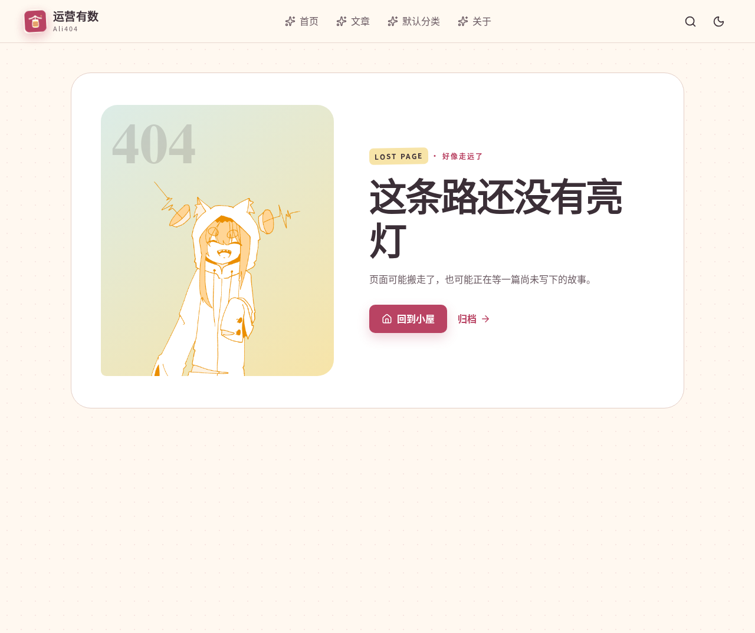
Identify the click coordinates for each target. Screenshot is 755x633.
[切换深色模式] (718, 21)
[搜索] (690, 21)
